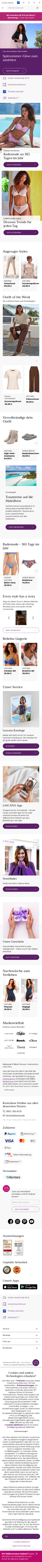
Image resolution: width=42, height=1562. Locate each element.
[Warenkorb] (39, 2)
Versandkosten (25, 1362)
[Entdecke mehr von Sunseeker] (33, 1034)
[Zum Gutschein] (21, 920)
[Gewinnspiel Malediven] (21, 475)
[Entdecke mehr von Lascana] (9, 1033)
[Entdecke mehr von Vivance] (33, 1047)
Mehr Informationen (22, 1546)
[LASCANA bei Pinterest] (24, 1221)
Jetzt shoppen (12, 70)
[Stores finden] (21, 857)
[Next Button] (33, 618)
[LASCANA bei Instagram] (17, 1221)
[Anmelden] (29, 2)
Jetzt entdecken (13, 164)
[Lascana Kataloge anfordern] (21, 709)
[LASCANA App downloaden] (21, 784)
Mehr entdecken (13, 630)
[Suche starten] (37, 7)
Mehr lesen (9, 1090)
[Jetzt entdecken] (20, 128)
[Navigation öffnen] (2, 7)
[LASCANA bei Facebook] (10, 1221)
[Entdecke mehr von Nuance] (21, 1047)
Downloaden (12, 826)
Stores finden (12, 889)
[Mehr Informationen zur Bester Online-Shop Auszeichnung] (7, 1248)
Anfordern (10, 746)
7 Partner (20, 1381)
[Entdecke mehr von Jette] (9, 1040)
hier (12, 1422)
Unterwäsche (9, 1078)
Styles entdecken (13, 753)
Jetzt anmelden (22, 1209)
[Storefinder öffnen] (23, 2)
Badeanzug (8, 1081)
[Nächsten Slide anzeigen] (36, 361)
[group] (21, 618)
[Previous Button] (8, 618)
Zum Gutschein (12, 957)
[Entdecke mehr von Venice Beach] (9, 1047)
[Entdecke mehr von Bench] (21, 1041)
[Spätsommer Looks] (21, 35)
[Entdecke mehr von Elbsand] (21, 1053)
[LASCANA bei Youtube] (31, 1221)
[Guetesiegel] (17, 1270)
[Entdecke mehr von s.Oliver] (33, 1040)
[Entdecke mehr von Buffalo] (21, 1033)
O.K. (6, 1536)
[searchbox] (20, 7)
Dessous (31, 1076)
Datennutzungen (25, 1385)
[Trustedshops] (7, 1270)
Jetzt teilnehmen (16, 527)
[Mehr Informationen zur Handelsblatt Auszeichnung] (18, 1248)
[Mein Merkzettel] (34, 2)
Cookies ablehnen (14, 1425)
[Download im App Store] (10, 1286)
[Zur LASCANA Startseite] (7, 2)
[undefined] (36, 273)
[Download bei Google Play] (28, 1286)
